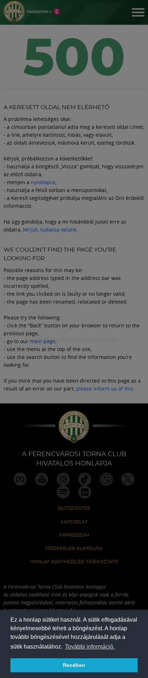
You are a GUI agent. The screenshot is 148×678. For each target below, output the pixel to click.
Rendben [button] (74, 665)
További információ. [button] (90, 647)
